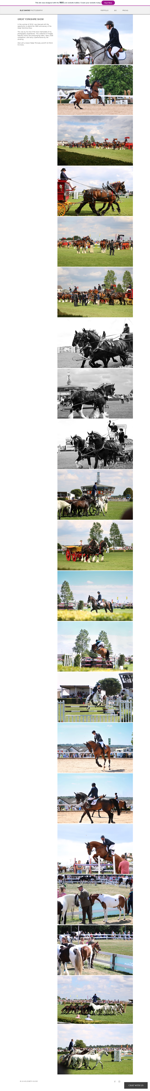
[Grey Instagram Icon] (119, 1081)
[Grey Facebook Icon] (115, 1081)
